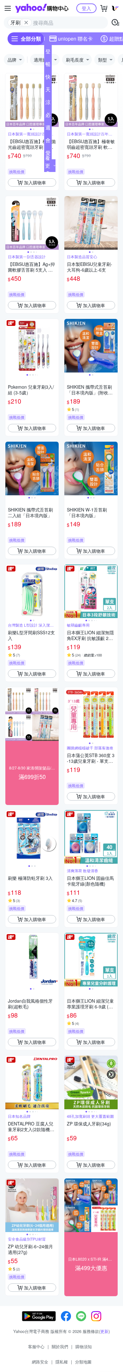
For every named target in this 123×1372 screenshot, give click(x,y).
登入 (86, 8)
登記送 (47, 53)
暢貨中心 (47, 65)
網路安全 (40, 1362)
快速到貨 (47, 78)
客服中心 (36, 1346)
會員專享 (47, 141)
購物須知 (83, 1346)
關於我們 (60, 1346)
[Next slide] (54, 100)
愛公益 (47, 154)
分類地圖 (83, 1362)
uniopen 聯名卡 (75, 38)
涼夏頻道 (47, 103)
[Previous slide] (9, 100)
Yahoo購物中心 (41, 8)
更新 (104, 1331)
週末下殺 (47, 129)
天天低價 (47, 91)
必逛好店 (47, 116)
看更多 (47, 165)
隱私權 (62, 1362)
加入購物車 (35, 182)
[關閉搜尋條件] (26, 22)
